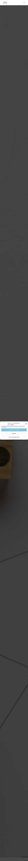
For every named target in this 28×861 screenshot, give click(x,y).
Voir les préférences (14, 437)
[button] (26, 424)
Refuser (14, 433)
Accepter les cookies (14, 429)
